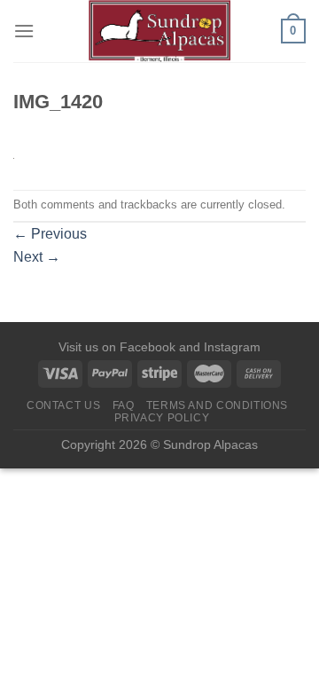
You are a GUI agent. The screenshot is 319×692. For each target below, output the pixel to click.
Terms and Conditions (217, 405)
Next (36, 256)
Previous (50, 233)
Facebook (147, 347)
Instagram (232, 347)
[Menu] (24, 30)
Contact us (63, 405)
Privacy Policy (162, 418)
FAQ (124, 405)
